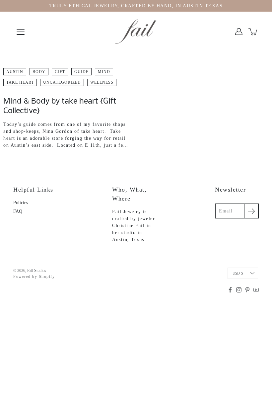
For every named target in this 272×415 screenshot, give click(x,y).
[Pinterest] (247, 289)
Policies (20, 202)
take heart (20, 82)
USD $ (238, 273)
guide (81, 71)
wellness (101, 82)
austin (14, 71)
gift (60, 71)
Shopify (47, 276)
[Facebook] (230, 289)
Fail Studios (36, 270)
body (39, 71)
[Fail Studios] (136, 31)
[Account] (239, 31)
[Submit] (251, 211)
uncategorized (62, 82)
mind (104, 71)
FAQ (17, 211)
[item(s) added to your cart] (253, 31)
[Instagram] (238, 289)
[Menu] (20, 32)
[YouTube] (256, 289)
